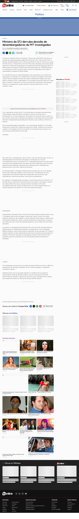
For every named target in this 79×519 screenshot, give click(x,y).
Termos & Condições (56, 509)
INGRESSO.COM (15, 1)
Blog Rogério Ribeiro (30, 509)
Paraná (25, 9)
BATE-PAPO (67, 1)
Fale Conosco (54, 502)
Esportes (4, 511)
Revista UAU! (38, 9)
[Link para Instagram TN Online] (22, 493)
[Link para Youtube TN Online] (26, 493)
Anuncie (53, 504)
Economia (14, 511)
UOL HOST (21, 1)
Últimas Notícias (15, 502)
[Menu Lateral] (76, 5)
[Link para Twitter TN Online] (19, 493)
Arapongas (12, 9)
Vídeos (56, 9)
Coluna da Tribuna (30, 502)
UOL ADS (40, 1)
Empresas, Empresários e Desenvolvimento (35, 505)
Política (31, 9)
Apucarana (4, 9)
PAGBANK (26, 1)
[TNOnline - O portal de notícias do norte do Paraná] (8, 5)
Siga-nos (18, 52)
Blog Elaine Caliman (30, 507)
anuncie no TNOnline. (41, 108)
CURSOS (30, 1)
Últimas (62, 9)
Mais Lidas (4, 502)
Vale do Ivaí (19, 9)
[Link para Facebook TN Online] (16, 493)
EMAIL (74, 1)
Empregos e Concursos (48, 9)
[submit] (73, 5)
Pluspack (69, 509)
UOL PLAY (35, 1)
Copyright (54, 507)
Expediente (54, 505)
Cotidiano (4, 509)
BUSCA (60, 1)
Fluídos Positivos (29, 504)
